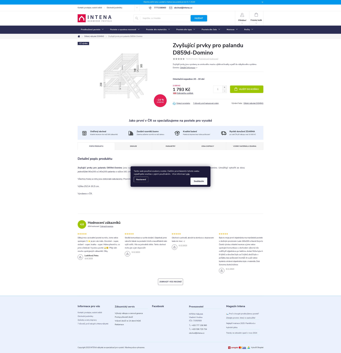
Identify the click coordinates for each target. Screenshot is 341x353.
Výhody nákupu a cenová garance (129, 313)
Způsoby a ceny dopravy (87, 320)
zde (187, 173)
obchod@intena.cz (196, 333)
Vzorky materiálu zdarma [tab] (244, 146)
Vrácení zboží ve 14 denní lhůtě (128, 321)
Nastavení (141, 179)
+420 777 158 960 (199, 325)
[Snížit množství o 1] (224, 91)
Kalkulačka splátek (185, 93)
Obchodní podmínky (114, 8)
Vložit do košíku (249, 89)
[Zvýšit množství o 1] (224, 87)
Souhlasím (199, 181)
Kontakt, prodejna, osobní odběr (90, 8)
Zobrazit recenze (106, 226)
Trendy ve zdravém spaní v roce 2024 (241, 333)
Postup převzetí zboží (124, 317)
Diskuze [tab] (133, 146)
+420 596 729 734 (199, 329)
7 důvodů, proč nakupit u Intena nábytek (93, 324)
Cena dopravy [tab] (207, 146)
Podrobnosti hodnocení (208, 59)
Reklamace (119, 325)
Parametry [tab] (170, 146)
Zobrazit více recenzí (170, 281)
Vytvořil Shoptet (257, 347)
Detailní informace (187, 67)
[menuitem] (92, 29)
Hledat (199, 18)
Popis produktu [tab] (96, 146)
